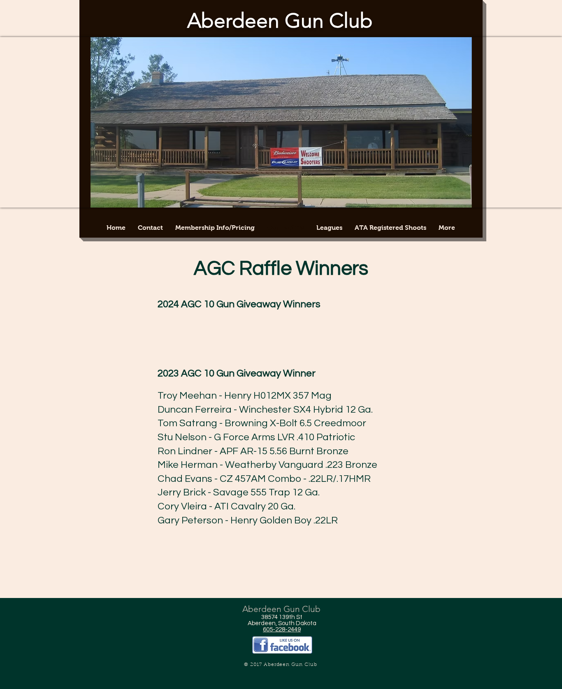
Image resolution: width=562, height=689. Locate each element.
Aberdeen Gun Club (280, 20)
